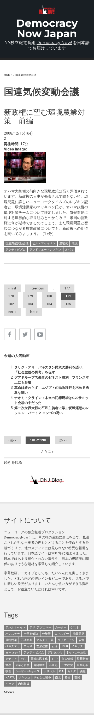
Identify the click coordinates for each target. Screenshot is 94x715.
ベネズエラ (12, 646)
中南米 (28, 646)
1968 (64, 646)
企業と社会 (22, 665)
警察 (8, 665)
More (8, 692)
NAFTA (10, 677)
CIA (61, 671)
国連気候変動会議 (16, 243)
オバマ (69, 249)
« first (12, 288)
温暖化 (63, 243)
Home (8, 75)
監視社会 (83, 659)
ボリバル (49, 671)
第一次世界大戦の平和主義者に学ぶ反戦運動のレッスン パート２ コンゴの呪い (51, 410)
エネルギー (62, 633)
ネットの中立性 (76, 652)
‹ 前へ (12, 440)
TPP (55, 659)
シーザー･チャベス (27, 671)
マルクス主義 (45, 640)
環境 (75, 243)
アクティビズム (15, 249)
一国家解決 (31, 633)
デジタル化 (55, 652)
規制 (81, 640)
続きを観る (13, 462)
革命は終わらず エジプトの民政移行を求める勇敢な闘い (51, 390)
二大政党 (67, 665)
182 (11, 304)
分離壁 (46, 633)
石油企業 (26, 640)
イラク (9, 684)
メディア (11, 659)
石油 (54, 646)
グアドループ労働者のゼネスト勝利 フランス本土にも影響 (51, 379)
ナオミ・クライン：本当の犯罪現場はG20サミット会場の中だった (51, 400)
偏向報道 (39, 665)
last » (34, 312)
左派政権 (42, 646)
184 (49, 304)
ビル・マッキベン (43, 243)
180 (49, 296)
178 (11, 296)
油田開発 (78, 633)
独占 (24, 659)
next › (12, 312)
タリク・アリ (66, 640)
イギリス (77, 646)
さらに (46, 451)
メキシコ (24, 677)
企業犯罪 (82, 665)
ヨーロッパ (12, 652)
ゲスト (74, 627)
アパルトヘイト (15, 627)
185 (68, 304)
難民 (77, 677)
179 (30, 296)
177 (67, 288)
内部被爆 (24, 684)
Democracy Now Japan (47, 28)
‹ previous (37, 288)
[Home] (47, 9)
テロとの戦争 (42, 677)
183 (30, 304)
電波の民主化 (39, 659)
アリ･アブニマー (40, 627)
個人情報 (67, 659)
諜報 (83, 671)
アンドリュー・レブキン (45, 249)
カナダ (71, 671)
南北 (58, 677)
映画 (8, 671)
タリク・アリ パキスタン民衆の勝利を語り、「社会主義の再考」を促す (50, 369)
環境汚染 (11, 640)
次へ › (63, 440)
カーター (61, 627)
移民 (67, 677)
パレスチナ (12, 633)
